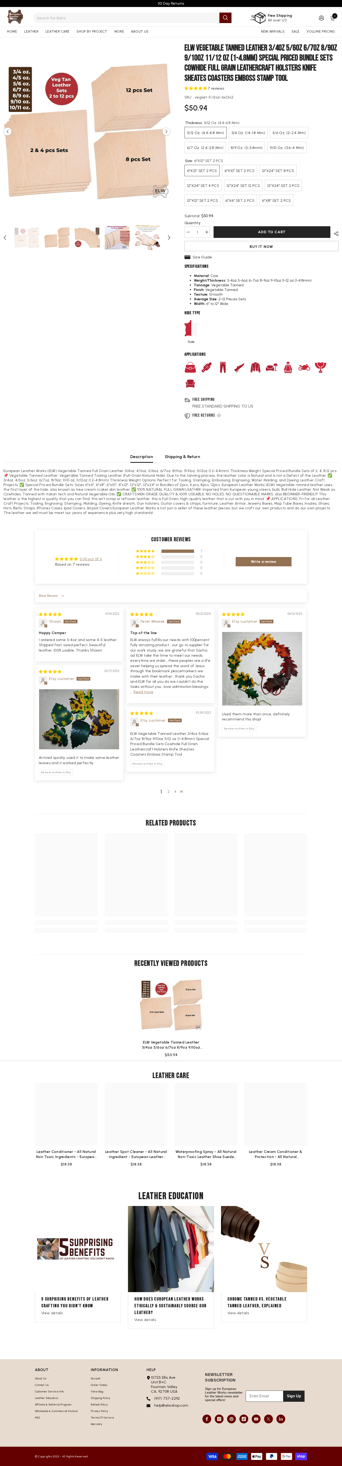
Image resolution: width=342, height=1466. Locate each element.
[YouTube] (256, 1419)
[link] (66, 922)
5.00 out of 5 (91, 559)
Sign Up (294, 1396)
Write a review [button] (263, 561)
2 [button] (169, 791)
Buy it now (261, 246)
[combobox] (126, 18)
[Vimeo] (280, 1419)
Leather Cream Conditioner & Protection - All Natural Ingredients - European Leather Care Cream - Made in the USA (276, 1154)
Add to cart (271, 232)
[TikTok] (243, 1419)
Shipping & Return (182, 456)
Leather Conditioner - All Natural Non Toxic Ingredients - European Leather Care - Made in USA (66, 1154)
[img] (50, 614)
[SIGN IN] (321, 17)
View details (52, 1313)
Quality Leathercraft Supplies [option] (171, 3)
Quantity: (192, 223)
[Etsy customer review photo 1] (262, 669)
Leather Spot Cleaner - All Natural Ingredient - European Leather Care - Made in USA (136, 1154)
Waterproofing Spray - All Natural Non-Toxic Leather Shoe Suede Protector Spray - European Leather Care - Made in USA (206, 1154)
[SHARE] (334, 233)
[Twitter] (268, 1419)
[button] (7, 132)
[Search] (132, 18)
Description (141, 456)
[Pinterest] (231, 1419)
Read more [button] (143, 692)
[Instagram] (219, 1419)
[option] (87, 131)
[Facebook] (206, 1419)
